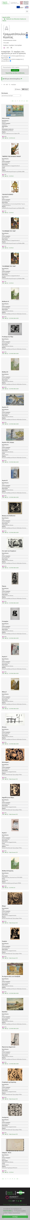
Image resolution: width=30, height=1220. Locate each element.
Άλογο (4, 906)
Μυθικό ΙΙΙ (5, 372)
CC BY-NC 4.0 (12, 887)
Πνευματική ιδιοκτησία (15, 1205)
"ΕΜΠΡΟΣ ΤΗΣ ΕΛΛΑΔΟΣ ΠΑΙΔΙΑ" (11, 156)
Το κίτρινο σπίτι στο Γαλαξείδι (11, 976)
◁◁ (12, 101)
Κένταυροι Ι (5, 762)
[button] (15, 78)
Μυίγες (4, 727)
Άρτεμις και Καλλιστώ (8, 515)
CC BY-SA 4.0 (12, 138)
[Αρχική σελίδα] (10, 2)
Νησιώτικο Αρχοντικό (8, 1047)
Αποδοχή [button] (15, 1216)
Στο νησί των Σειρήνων (9, 551)
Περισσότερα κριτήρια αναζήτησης (15, 73)
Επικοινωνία (6, 1204)
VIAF (8, 47)
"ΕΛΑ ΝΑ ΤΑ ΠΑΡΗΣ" (7, 194)
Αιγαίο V (4, 656)
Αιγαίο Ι (4, 832)
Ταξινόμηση (4, 93)
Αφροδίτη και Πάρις (8, 797)
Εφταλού (4, 1011)
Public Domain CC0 (13, 779)
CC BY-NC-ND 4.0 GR (13, 318)
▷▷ (27, 101)
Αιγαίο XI (5, 480)
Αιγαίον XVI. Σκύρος (8, 442)
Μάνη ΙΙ (4, 692)
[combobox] (11, 95)
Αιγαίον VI (5, 407)
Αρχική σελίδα (6, 17)
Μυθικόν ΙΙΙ (5, 301)
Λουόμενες (5, 1117)
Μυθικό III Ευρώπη (7, 871)
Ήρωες (4, 586)
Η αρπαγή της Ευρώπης (9, 1082)
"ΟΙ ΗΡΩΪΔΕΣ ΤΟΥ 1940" (9, 231)
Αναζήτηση (15, 70)
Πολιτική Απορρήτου (14, 1204)
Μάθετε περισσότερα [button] (14, 1213)
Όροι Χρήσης (23, 1204)
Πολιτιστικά (5, 118)
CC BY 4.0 (11, 176)
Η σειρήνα (5, 621)
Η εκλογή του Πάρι (7, 336)
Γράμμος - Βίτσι (6, 1152)
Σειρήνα (4, 941)
